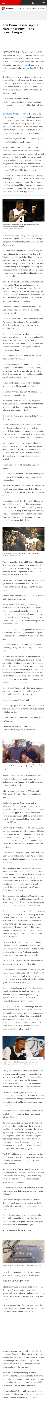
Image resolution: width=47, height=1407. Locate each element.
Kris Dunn (29, 65)
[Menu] (3, 2)
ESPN (13, 2)
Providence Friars (19, 113)
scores (42, 3)
